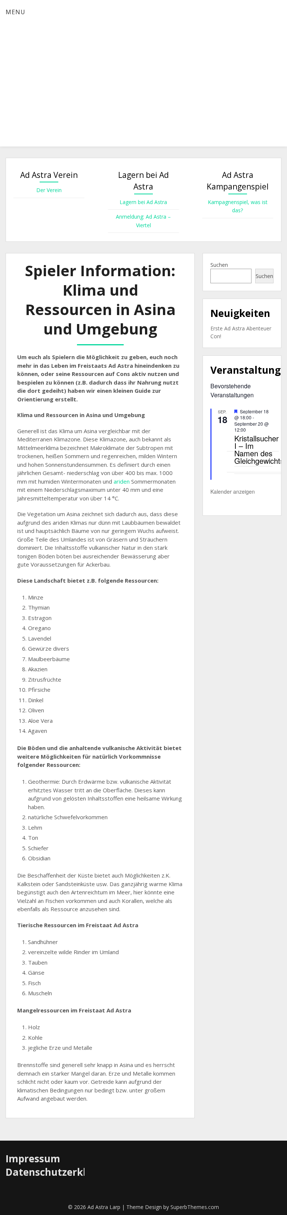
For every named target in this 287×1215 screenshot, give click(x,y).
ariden (121, 481)
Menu (15, 12)
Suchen (219, 264)
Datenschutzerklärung (60, 1172)
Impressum (33, 1158)
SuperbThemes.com (194, 1207)
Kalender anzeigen (232, 491)
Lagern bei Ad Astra (143, 202)
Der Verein (49, 190)
